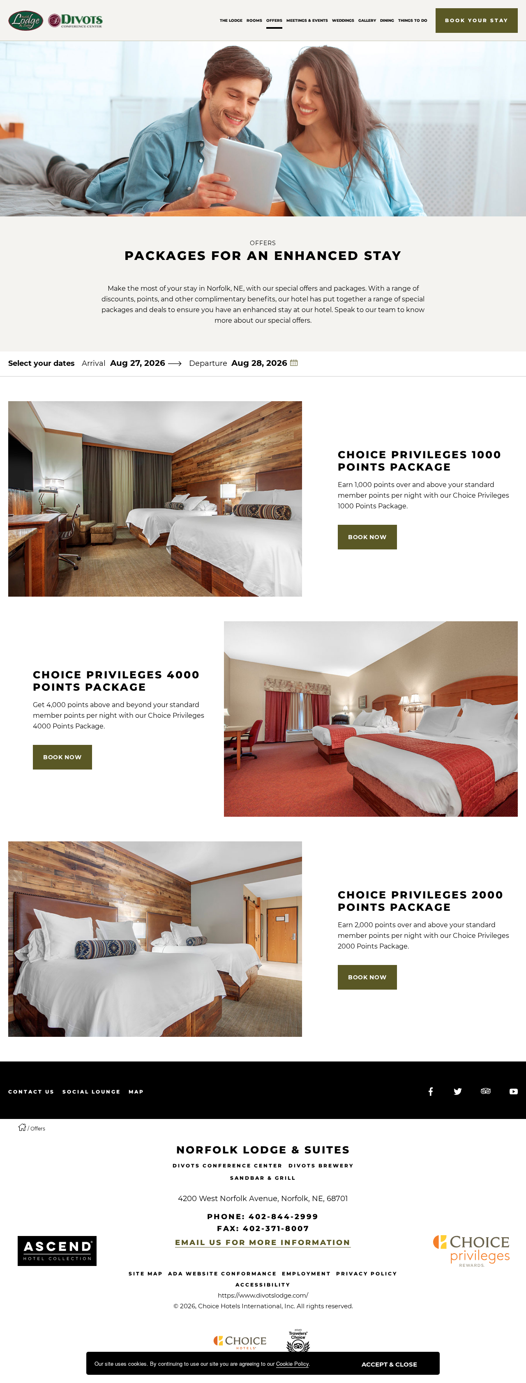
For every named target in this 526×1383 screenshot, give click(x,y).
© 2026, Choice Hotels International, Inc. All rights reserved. (263, 1306)
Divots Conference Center (228, 1165)
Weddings (343, 20)
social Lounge (91, 1092)
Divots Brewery (321, 1165)
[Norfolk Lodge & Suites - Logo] (57, 1251)
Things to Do (412, 20)
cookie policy (292, 1363)
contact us (31, 1092)
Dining (387, 20)
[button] (477, 20)
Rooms (254, 20)
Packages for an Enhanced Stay (263, 255)
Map (136, 1092)
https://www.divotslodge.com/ (263, 1295)
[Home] (22, 1129)
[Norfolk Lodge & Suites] (55, 20)
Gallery (367, 20)
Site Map (146, 1273)
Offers (274, 20)
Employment (306, 1273)
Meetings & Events (307, 20)
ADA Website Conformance (222, 1273)
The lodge (231, 20)
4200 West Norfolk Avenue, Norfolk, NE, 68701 (263, 1198)
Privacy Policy (366, 1273)
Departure (208, 363)
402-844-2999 (284, 1216)
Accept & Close (389, 1364)
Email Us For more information (263, 1242)
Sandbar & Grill (263, 1178)
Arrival (94, 363)
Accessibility (263, 1285)
